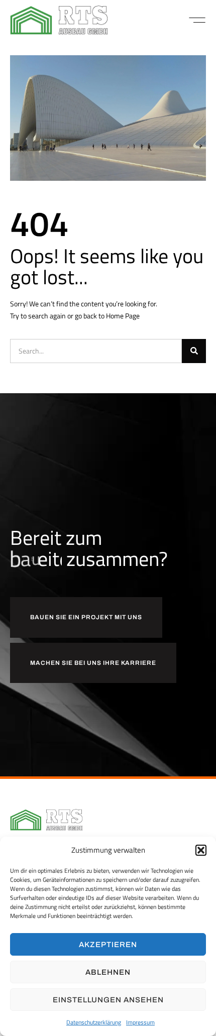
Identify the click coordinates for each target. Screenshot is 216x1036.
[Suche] (194, 351)
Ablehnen (108, 972)
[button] (201, 850)
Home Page (123, 315)
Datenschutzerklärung (93, 1022)
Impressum (140, 1022)
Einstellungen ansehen (108, 1000)
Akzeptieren (108, 945)
